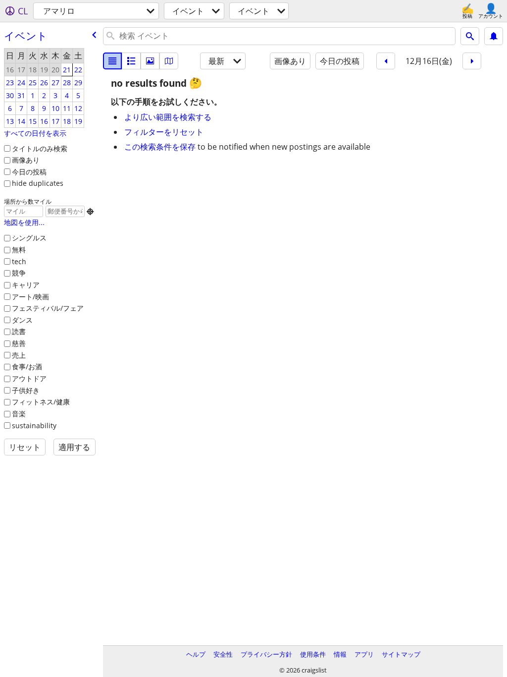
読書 (19, 331)
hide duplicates (37, 183)
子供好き (26, 390)
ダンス (22, 320)
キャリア (26, 284)
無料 (19, 249)
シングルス (29, 237)
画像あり (26, 160)
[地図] (168, 61)
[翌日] (471, 61)
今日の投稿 (29, 171)
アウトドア (29, 378)
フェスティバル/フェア (48, 308)
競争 (19, 273)
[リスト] (112, 61)
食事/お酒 (27, 366)
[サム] (131, 61)
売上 (19, 355)
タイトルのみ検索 (39, 148)
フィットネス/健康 (41, 401)
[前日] (385, 61)
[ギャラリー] (150, 61)
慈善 (19, 343)
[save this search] (493, 36)
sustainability (34, 425)
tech (19, 261)
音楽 (19, 413)
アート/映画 (30, 296)
